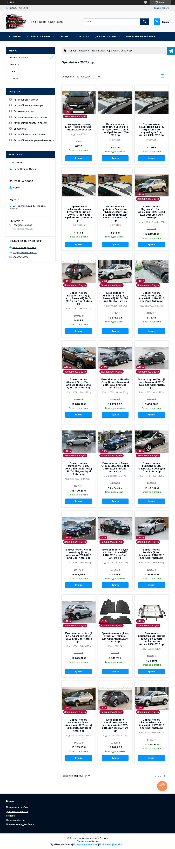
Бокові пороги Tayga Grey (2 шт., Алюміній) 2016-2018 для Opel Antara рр (115, 467)
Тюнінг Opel (98, 50)
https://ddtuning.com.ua (24, 247)
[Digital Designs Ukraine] (16, 27)
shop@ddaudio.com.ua (25, 252)
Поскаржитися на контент (85, 844)
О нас (13, 71)
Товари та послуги (78, 50)
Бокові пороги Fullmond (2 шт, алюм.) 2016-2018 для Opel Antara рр (151, 467)
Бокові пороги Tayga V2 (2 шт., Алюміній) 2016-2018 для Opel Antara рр (115, 553)
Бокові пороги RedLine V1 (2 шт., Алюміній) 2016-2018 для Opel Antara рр (151, 296)
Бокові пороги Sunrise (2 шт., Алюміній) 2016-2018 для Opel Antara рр (151, 553)
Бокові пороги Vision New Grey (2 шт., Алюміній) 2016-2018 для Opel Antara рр (79, 553)
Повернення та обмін (140, 36)
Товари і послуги (38, 36)
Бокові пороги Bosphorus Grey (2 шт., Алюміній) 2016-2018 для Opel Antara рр (79, 298)
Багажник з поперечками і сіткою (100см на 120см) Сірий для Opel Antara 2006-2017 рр (151, 639)
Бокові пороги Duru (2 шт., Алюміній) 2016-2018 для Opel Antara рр (151, 383)
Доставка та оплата (17, 811)
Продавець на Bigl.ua (87, 841)
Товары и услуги (19, 57)
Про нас (64, 36)
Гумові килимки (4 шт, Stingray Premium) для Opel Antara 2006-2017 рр (115, 637)
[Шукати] (144, 21)
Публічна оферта (15, 820)
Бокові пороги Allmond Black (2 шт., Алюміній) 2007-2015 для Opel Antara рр (151, 723)
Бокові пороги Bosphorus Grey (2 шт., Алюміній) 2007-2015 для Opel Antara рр (115, 725)
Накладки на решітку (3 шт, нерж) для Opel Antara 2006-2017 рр (78, 127)
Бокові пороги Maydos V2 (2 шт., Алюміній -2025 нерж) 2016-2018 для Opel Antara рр (78, 468)
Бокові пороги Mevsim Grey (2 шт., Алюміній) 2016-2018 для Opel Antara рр (115, 383)
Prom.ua (104, 838)
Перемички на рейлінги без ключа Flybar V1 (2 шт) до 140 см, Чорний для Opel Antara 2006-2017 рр (115, 213)
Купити (78, 158)
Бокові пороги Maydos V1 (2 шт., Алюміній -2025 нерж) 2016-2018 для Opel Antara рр (151, 212)
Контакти (82, 36)
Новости (14, 64)
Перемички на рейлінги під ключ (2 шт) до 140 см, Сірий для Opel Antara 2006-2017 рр (115, 129)
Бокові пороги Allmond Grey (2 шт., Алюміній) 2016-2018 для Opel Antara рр (78, 383)
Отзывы (14, 78)
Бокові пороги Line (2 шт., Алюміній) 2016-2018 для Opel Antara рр (78, 637)
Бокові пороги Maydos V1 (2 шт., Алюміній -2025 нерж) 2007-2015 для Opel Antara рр (78, 725)
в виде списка (167, 76)
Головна (15, 36)
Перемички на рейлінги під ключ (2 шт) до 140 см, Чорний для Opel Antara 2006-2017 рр (151, 129)
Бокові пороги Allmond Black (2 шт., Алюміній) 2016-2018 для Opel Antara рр (115, 296)
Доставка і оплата (107, 36)
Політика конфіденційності (20, 824)
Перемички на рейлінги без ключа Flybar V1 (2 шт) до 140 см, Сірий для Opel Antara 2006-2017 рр (78, 213)
